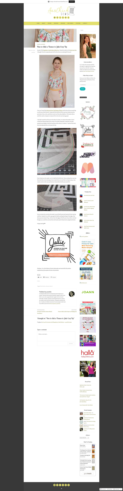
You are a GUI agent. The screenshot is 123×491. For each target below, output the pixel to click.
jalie (44, 286)
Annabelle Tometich (83, 453)
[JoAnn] (88, 298)
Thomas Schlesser (83, 446)
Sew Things (70, 23)
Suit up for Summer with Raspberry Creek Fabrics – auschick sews (57, 322)
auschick (33, 52)
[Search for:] (88, 30)
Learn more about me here (88, 71)
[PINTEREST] (57, 485)
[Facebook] (54, 17)
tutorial (50, 286)
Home (38, 23)
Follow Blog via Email (88, 75)
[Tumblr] (68, 17)
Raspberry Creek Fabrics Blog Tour (51, 50)
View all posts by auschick (55, 303)
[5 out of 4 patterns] (84, 236)
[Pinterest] (57, 17)
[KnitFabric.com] (83, 282)
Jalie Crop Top (73, 50)
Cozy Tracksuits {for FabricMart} (86, 405)
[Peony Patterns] (88, 120)
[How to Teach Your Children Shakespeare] (93, 469)
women (43, 44)
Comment (71, 343)
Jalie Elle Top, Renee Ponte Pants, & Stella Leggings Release (89, 208)
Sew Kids (56, 23)
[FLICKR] (65, 485)
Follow (82, 88)
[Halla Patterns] (88, 358)
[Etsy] (88, 332)
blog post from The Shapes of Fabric (55, 110)
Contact (85, 23)
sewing (39, 44)
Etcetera (78, 23)
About (43, 23)
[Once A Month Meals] (87, 264)
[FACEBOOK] (54, 485)
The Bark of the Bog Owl (85, 455)
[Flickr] (65, 17)
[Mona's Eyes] (93, 447)
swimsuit (47, 286)
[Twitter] (60, 17)
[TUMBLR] (68, 485)
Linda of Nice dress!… (87, 412)
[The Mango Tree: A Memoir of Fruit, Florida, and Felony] (93, 452)
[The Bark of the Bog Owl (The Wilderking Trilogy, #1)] (93, 457)
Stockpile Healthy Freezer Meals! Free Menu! (44, 311)
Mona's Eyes (82, 445)
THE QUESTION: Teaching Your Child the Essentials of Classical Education (85, 462)
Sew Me (49, 23)
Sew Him (63, 23)
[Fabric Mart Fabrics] (88, 157)
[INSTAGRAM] (63, 485)
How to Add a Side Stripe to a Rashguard (67, 310)
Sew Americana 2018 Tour (89, 195)
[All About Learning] (86, 279)
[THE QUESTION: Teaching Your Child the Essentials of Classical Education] (93, 462)
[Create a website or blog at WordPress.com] (61, 488)
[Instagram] (63, 17)
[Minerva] (88, 175)
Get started (72, 1)
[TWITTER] (60, 485)
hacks (41, 286)
